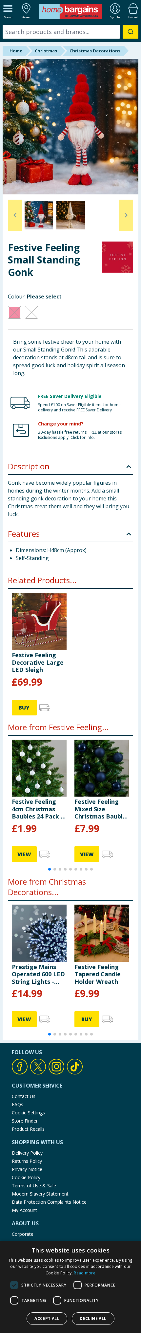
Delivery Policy (27, 1153)
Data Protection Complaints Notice (49, 1202)
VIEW (24, 854)
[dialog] (70, 1287)
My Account (24, 1210)
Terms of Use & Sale (34, 1185)
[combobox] (70, 32)
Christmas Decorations (95, 51)
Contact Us (23, 1096)
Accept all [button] (46, 1318)
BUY (24, 707)
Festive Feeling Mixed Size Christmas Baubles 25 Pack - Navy (101, 809)
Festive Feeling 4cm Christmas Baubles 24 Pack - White (37, 809)
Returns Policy (27, 1161)
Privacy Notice (27, 1169)
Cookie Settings (28, 1112)
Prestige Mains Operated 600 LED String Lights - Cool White (38, 974)
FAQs (17, 1104)
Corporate (22, 1234)
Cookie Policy (26, 1177)
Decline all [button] (93, 1318)
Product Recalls (28, 1129)
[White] (31, 312)
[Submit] (130, 32)
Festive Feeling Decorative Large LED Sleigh (38, 662)
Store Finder (25, 1121)
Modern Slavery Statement (40, 1194)
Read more (84, 1273)
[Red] (14, 312)
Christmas (46, 51)
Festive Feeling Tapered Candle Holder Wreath (97, 974)
